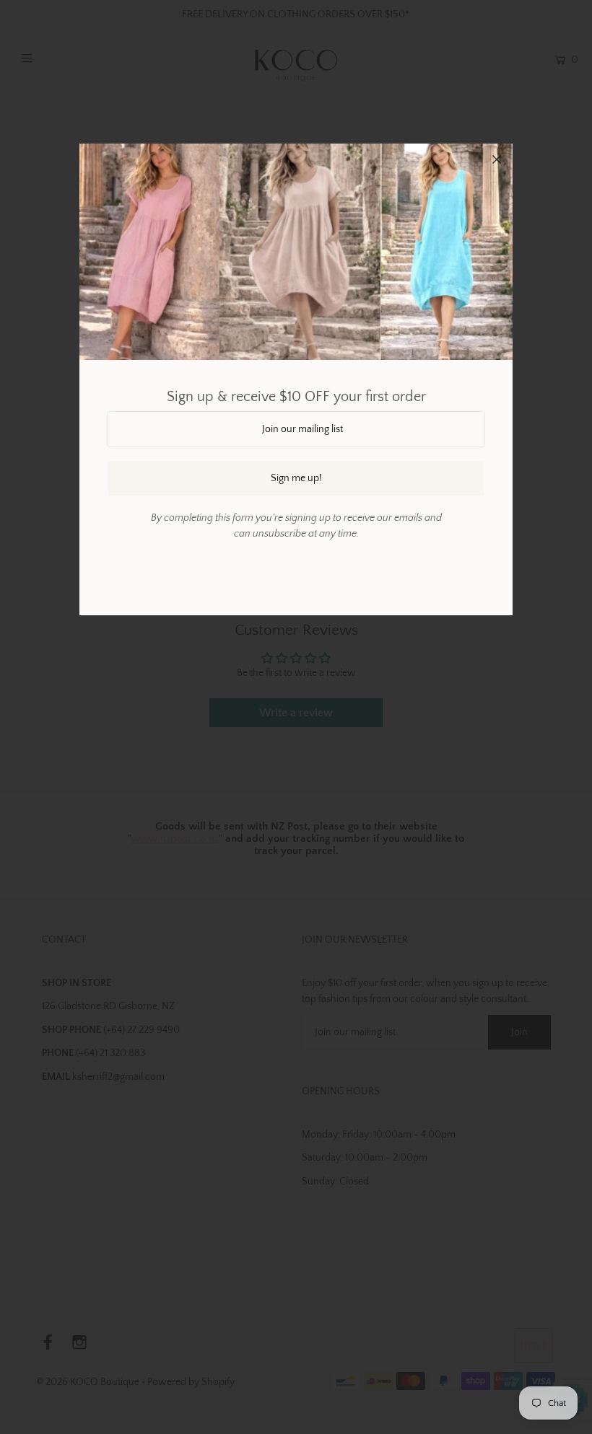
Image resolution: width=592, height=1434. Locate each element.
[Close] (497, 159)
